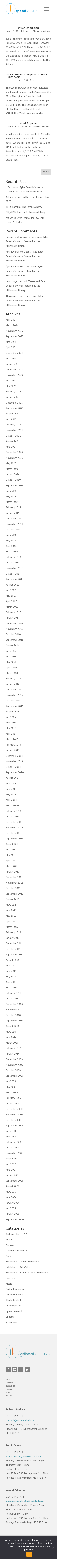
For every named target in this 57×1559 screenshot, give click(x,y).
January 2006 (13, 1202)
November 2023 (14, 374)
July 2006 (11, 1191)
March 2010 (12, 1042)
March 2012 (12, 926)
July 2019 (11, 490)
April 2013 (11, 860)
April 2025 (11, 347)
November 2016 (14, 628)
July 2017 (11, 590)
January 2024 (13, 363)
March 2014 (12, 805)
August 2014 (12, 777)
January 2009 (13, 1103)
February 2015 (13, 744)
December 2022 (14, 402)
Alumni (9, 1239)
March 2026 (12, 325)
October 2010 (13, 1015)
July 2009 (11, 1081)
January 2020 (13, 474)
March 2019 (12, 501)
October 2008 (13, 1119)
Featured (10, 1277)
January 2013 (13, 871)
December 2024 (14, 352)
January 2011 (13, 998)
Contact (9, 1389)
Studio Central (13, 1300)
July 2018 (11, 534)
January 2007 (13, 1175)
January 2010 (13, 1053)
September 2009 (15, 1075)
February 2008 (13, 1142)
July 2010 (11, 1031)
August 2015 (12, 711)
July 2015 (11, 717)
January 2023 (13, 396)
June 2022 (11, 419)
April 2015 (11, 733)
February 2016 (13, 678)
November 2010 (14, 1009)
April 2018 (11, 546)
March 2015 (12, 739)
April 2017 (11, 601)
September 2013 (15, 838)
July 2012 (11, 904)
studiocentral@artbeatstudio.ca (23, 1456)
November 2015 (14, 694)
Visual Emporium (28, 123)
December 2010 (14, 1004)
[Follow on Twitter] (27, 1369)
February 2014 (13, 810)
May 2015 (11, 728)
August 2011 (12, 959)
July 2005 (11, 1208)
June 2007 (11, 1169)
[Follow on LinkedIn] (20, 1369)
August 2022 (12, 413)
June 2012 (11, 910)
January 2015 (13, 750)
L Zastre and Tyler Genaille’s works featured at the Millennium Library (27, 241)
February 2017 (13, 612)
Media (36, 80)
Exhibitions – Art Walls (18, 1267)
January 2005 (13, 1213)
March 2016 (12, 672)
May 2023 (11, 386)
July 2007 (11, 1164)
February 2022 (13, 424)
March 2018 (12, 551)
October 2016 (13, 634)
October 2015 (13, 700)
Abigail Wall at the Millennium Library (25, 212)
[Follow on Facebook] (8, 1369)
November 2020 (14, 457)
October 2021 (13, 435)
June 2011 (11, 970)
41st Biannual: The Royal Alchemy (24, 206)
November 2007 (14, 1153)
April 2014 (11, 799)
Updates (10, 1316)
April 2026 (11, 319)
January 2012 (13, 937)
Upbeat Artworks (15, 1311)
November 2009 (14, 1064)
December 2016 (14, 623)
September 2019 (15, 485)
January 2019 (13, 512)
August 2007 (12, 1158)
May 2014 (11, 794)
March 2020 (12, 468)
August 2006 (12, 1186)
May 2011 (11, 976)
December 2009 (14, 1059)
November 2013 (14, 827)
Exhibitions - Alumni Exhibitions (35, 31)
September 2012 (15, 893)
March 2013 (12, 866)
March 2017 (12, 606)
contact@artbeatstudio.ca (20, 1420)
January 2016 (13, 684)
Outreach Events (15, 1294)
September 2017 (15, 579)
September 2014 (15, 772)
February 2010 (13, 1048)
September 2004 (15, 1219)
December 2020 (14, 452)
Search (46, 171)
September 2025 (15, 336)
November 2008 (14, 1114)
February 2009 (13, 1097)
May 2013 (11, 855)
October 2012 (13, 888)
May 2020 (11, 463)
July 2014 (11, 783)
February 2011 (13, 992)
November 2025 (14, 330)
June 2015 (11, 722)
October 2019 (13, 479)
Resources (10, 1386)
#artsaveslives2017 (16, 1233)
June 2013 (11, 849)
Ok (29, 1554)
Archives (10, 1244)
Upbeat (9, 1396)
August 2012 (12, 899)
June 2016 (11, 656)
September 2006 (15, 1180)
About (9, 1379)
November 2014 (14, 761)
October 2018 (13, 529)
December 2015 (14, 689)
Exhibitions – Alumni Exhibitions (22, 1261)
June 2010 (11, 1037)
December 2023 (14, 369)
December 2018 (14, 518)
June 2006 (11, 1197)
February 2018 (13, 557)
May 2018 (11, 540)
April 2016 (11, 667)
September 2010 (15, 1020)
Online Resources (15, 1289)
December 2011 (14, 943)
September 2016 (15, 639)
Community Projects (16, 1250)
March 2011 (12, 987)
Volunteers (11, 1322)
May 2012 (11, 915)
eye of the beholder (28, 27)
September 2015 (15, 706)
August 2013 (12, 844)
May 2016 (11, 661)
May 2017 (11, 595)
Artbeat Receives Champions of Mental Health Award (27, 75)
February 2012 (13, 932)
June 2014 (11, 788)
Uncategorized (13, 1305)
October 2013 (13, 832)
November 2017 (14, 568)
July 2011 (11, 965)
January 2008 (13, 1147)
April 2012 (11, 921)
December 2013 (14, 821)
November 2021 (14, 430)
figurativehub (13, 251)
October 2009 (13, 1070)
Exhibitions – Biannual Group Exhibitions (27, 1272)
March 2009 (12, 1092)
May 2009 (11, 1086)
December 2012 (14, 877)
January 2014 (13, 816)
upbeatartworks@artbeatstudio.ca (25, 1500)
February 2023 (13, 391)
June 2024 (11, 358)
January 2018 (13, 562)
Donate (9, 1392)
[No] (53, 1547)
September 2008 (15, 1125)
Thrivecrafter (13, 296)
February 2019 (13, 507)
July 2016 (11, 650)
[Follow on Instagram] (14, 1369)
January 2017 (13, 617)
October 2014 (13, 766)
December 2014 (14, 755)
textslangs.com (14, 281)
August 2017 (12, 584)
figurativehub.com (15, 236)
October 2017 (13, 573)
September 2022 (15, 408)
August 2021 (12, 441)
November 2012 (14, 882)
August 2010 (12, 1026)
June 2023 (11, 380)
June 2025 (11, 341)
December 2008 (14, 1109)
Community (11, 1383)
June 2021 (11, 446)
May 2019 (11, 496)
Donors (9, 1256)
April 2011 (11, 982)
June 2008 (11, 1136)
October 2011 (13, 948)
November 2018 (14, 523)
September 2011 (15, 954)
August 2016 (12, 645)
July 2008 (11, 1130)
